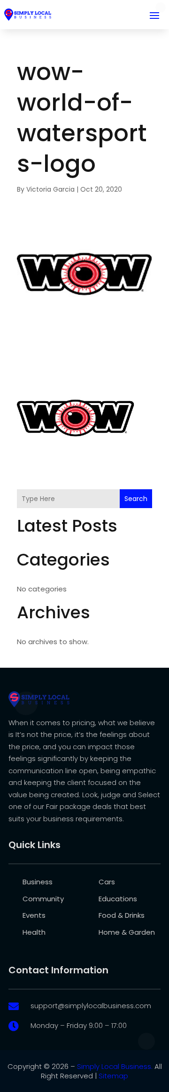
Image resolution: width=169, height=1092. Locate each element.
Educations (118, 899)
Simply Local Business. (115, 1066)
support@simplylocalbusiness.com (91, 1006)
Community (43, 899)
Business (38, 882)
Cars (107, 882)
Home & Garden (127, 932)
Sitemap (113, 1076)
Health (34, 932)
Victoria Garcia (50, 189)
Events (34, 915)
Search (135, 498)
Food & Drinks (122, 915)
